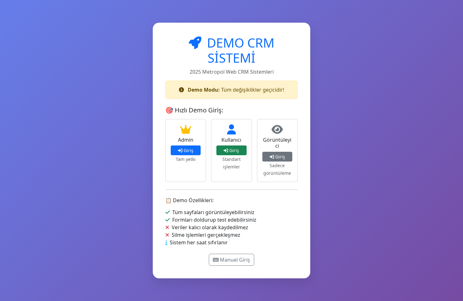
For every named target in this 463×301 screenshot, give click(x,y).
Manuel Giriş (235, 259)
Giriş (188, 150)
